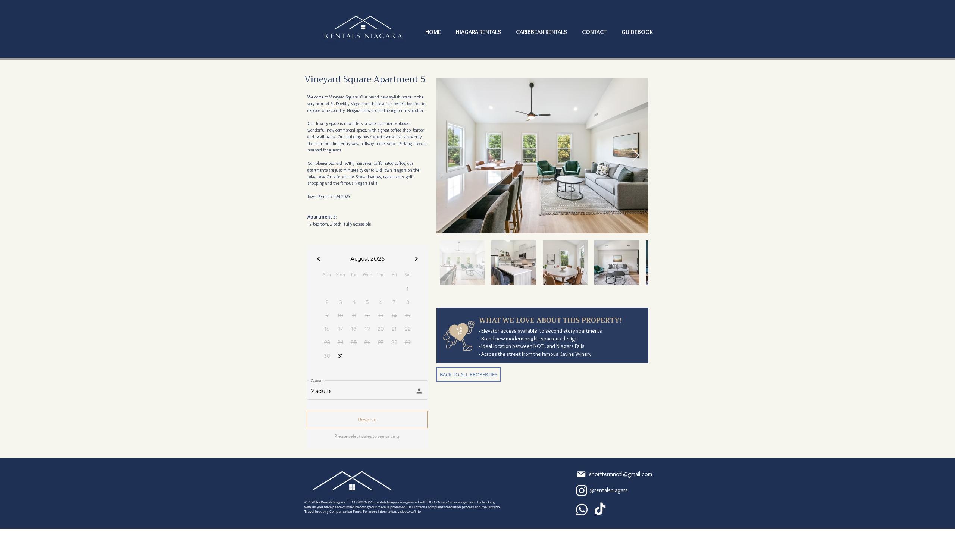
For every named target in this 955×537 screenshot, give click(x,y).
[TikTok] (600, 509)
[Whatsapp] (581, 509)
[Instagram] (581, 490)
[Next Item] (635, 155)
